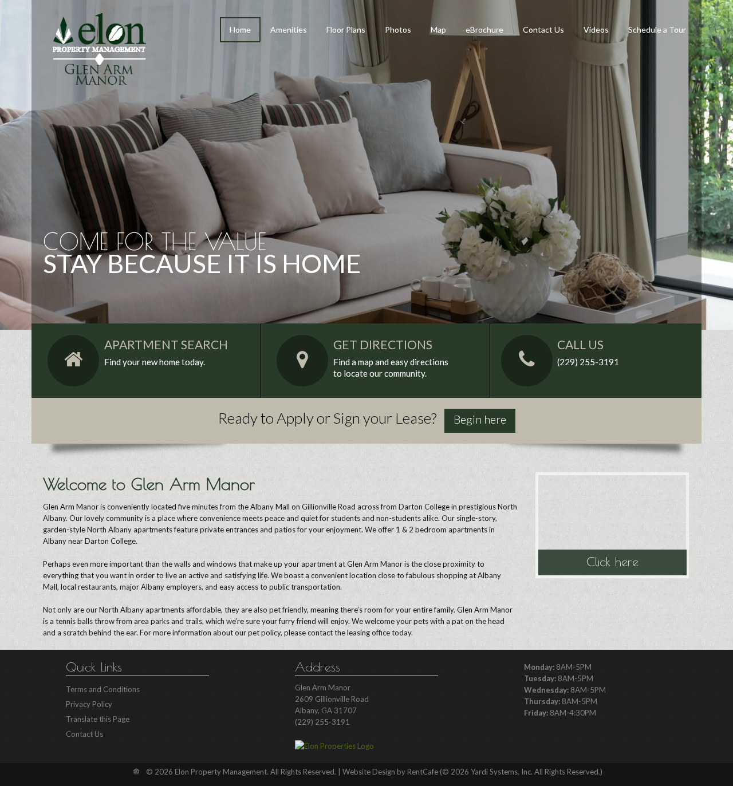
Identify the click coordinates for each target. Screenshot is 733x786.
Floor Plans (345, 29)
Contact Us (543, 29)
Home (240, 29)
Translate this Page (97, 719)
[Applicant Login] (479, 421)
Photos (398, 29)
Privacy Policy (89, 704)
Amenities (288, 29)
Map (438, 29)
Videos (596, 29)
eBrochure (484, 29)
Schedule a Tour (657, 29)
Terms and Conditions (103, 689)
